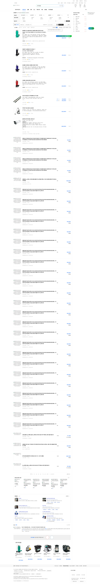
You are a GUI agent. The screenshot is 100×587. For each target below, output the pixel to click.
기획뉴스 (23, 531)
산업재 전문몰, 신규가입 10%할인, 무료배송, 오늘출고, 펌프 (54, 518)
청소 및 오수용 (24, 35)
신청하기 (67, 496)
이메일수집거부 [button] (75, 581)
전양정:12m (29, 35)
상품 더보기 (68, 474)
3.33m (39, 97)
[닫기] (61, 29)
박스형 (27, 120)
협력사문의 (85, 565)
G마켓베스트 (44, 509)
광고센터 (80, 565)
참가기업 (52, 502)
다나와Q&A (50, 9)
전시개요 (48, 502)
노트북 (77, 29)
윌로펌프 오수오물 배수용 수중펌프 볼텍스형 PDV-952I (32, 30)
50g (28, 98)
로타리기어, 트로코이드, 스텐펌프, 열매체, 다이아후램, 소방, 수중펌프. (28, 500)
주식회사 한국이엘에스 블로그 (23, 505)
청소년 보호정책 (72, 565)
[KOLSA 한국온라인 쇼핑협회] (15, 583)
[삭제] (60, 5)
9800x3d (77, 18)
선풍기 (77, 26)
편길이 (37, 97)
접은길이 (42, 97)
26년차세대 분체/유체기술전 (51, 498)
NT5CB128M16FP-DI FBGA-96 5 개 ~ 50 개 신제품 (33, 456)
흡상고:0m (37, 53)
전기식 (29, 34)
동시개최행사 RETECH (50, 503)
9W (31, 126)
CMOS (27, 122)
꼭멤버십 (56, 509)
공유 (86, 9)
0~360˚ (33, 123)
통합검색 (24, 9)
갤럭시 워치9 (77, 16)
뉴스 (34, 9)
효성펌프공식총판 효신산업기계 (23, 511)
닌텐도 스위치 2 (78, 23)
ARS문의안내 (82, 581)
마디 (30, 98)
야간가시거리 (24, 123)
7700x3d (77, 21)
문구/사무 (40, 15)
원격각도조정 (28, 124)
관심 (32, 43)
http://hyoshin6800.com (24, 512)
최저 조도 (39, 122)
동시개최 (58, 502)
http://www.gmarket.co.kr (48, 506)
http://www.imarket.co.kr (52, 517)
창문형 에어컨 (78, 31)
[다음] (86, 14)
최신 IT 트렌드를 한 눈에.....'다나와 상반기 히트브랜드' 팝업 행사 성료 (33, 527)
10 (47, 474)
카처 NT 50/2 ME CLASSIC (28, 108)
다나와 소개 (56, 565)
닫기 (23, 55)
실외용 (29, 120)
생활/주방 (49, 15)
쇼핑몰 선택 (45, 24)
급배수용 (44, 34)
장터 (31, 9)
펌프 (23, 34)
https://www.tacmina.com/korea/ (49, 512)
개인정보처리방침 (66, 565)
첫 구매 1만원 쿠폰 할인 (50, 521)
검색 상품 (28, 24)
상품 (28, 9)
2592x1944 (35, 122)
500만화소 (30, 122)
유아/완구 (58, 15)
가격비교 (22, 24)
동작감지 (33, 124)
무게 (26, 98)
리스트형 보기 (64, 24)
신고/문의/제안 (78, 574)
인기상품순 (16, 27)
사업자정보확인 (49, 570)
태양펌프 (20, 498)
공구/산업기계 (23, 15)
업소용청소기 (24, 109)
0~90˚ (39, 123)
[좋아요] (52, 537)
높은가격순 (24, 27)
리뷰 (42, 9)
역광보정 (37, 124)
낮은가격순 (20, 27)
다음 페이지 (49, 474)
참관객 (55, 502)
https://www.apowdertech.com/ (53, 499)
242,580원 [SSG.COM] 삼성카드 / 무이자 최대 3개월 (35, 57)
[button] (75, 6)
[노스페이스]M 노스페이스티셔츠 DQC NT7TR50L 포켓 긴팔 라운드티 (35, 465)
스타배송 (53, 509)
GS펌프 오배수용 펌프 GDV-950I (28, 80)
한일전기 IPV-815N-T (28, 72)
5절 (31, 98)
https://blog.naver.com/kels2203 (25, 506)
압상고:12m (33, 53)
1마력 (31, 34)
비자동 (31, 52)
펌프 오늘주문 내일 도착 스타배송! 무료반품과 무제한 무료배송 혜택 (23, 518)
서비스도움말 (83, 574)
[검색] (62, 5)
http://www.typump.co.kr (24, 499)
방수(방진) (44, 124)
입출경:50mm (41, 35)
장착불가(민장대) (33, 97)
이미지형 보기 (66, 24)
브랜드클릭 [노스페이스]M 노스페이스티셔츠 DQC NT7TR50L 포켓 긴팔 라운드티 (38, 434)
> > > (30, 133)
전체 (16, 24)
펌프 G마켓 (44, 505)
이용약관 (60, 565)
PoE (31, 124)
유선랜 (32, 120)
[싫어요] (47, 537)
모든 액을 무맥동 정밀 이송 (46, 511)
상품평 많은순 (33, 27)
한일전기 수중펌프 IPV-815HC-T (28, 49)
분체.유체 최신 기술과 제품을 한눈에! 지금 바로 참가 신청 (54, 500)
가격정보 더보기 (66, 55)
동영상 (46, 9)
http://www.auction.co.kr (20, 517)
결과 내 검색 (60, 24)
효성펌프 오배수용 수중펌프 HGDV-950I (30, 65)
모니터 (77, 24)
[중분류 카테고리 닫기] (25, 15)
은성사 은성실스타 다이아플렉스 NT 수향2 (30, 95)
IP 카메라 (23, 120)
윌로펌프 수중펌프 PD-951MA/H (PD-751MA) (18, 554)
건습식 (28, 109)
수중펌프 (25, 34)
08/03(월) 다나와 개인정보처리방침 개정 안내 (22, 565)
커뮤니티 (38, 9)
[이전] (84, 14)
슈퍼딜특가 (49, 509)
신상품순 (28, 27)
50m (27, 123)
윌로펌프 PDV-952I (35, 72)
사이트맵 (77, 565)
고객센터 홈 (73, 574)
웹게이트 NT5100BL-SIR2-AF (28, 119)
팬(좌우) (30, 123)
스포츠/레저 (32, 15)
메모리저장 (24, 125)
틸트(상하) (36, 123)
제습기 (77, 19)
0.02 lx (42, 122)
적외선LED (40, 124)
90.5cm (23, 98)
